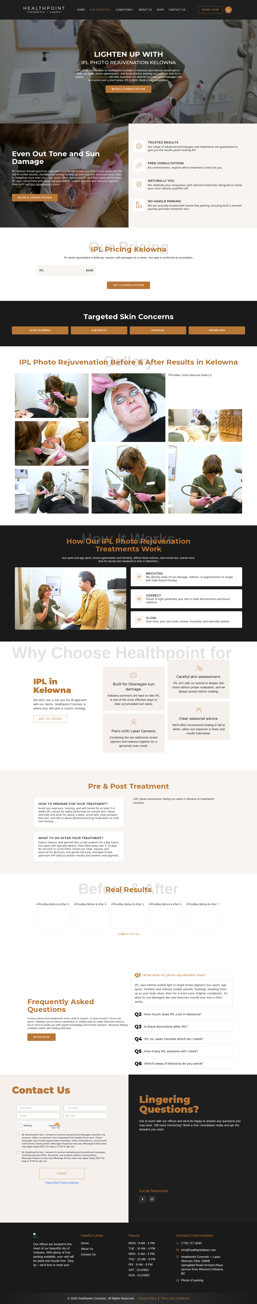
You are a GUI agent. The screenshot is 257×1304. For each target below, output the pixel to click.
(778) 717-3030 (191, 1243)
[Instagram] (152, 1199)
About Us (145, 9)
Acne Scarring (40, 330)
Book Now (210, 9)
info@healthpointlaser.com (198, 1250)
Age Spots (99, 330)
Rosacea (158, 330)
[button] (118, 934)
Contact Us (177, 9)
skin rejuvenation (41, 184)
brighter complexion (96, 76)
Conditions (124, 9)
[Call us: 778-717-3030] (228, 9)
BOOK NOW (41, 1037)
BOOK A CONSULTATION (128, 89)
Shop (160, 9)
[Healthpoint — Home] (44, 10)
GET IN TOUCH (50, 718)
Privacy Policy (147, 1298)
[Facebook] (142, 1199)
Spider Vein (217, 330)
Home (81, 9)
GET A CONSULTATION (128, 285)
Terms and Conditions (175, 1298)
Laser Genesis (52, 181)
